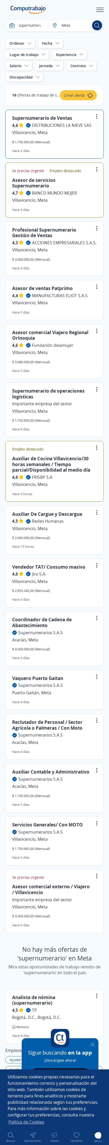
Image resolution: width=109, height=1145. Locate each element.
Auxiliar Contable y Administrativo (50, 772)
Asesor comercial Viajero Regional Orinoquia (50, 335)
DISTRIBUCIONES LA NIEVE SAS (62, 125)
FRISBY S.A (42, 477)
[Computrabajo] (28, 10)
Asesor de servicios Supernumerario (34, 183)
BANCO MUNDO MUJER (54, 193)
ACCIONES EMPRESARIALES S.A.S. (64, 243)
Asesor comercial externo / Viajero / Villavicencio (51, 889)
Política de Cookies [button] (26, 1122)
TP (34, 1010)
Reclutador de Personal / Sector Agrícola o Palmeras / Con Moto (47, 725)
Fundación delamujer (52, 345)
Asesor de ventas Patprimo (42, 288)
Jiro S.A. (39, 574)
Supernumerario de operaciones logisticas (48, 394)
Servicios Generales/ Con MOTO (47, 824)
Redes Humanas (47, 521)
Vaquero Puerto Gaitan (37, 678)
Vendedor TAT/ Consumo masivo (48, 567)
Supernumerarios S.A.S (40, 633)
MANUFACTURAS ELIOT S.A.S (60, 295)
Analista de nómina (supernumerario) (33, 1000)
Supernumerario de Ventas (42, 118)
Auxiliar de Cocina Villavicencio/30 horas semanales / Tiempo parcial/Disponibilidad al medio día (51, 464)
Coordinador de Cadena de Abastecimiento (42, 622)
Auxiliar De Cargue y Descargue (47, 514)
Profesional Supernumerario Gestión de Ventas (44, 233)
